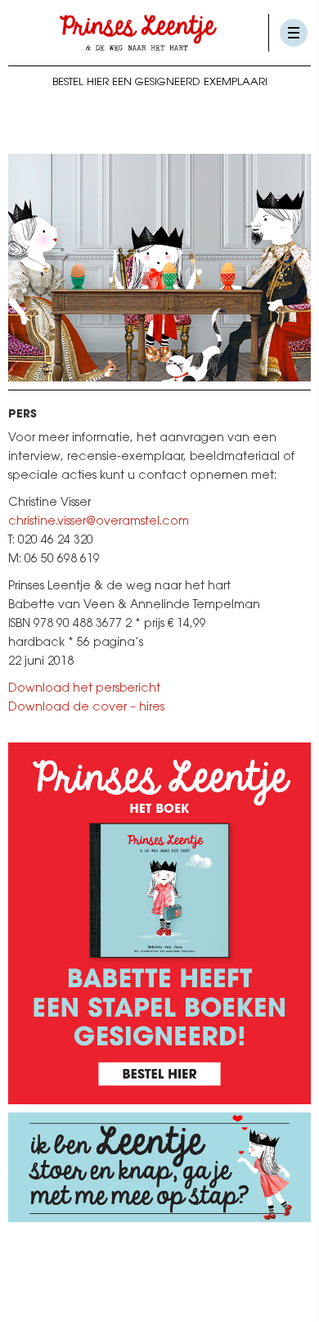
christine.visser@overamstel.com (98, 522)
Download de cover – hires (86, 708)
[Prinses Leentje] (138, 33)
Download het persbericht (84, 689)
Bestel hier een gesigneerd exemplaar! (159, 82)
